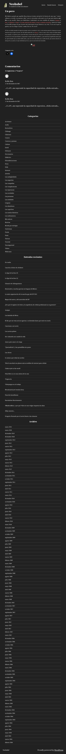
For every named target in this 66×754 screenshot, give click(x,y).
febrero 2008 (9, 596)
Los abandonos (9, 206)
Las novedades (9, 193)
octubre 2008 (9, 570)
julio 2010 (8, 508)
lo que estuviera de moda (28, 22)
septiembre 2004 (10, 720)
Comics (7, 138)
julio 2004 (8, 726)
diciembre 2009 (10, 528)
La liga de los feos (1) (11, 278)
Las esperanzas (9, 190)
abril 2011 (8, 489)
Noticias (7, 222)
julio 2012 (8, 456)
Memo (36, 32)
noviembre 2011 (10, 476)
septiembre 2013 (10, 440)
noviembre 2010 (10, 502)
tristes (17, 22)
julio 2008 (8, 580)
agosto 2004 (8, 723)
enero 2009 (8, 563)
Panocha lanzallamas (11, 395)
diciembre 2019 (10, 433)
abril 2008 (8, 589)
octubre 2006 (9, 645)
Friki (6, 167)
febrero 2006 (9, 664)
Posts (6, 235)
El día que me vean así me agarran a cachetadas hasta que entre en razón (28, 321)
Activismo (8, 121)
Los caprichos (9, 209)
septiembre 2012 (10, 450)
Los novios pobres (10, 331)
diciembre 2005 (10, 671)
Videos (7, 248)
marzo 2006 (8, 661)
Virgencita (8, 379)
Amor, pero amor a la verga (13, 342)
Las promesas (9, 196)
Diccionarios (9, 154)
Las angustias (9, 180)
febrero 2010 (9, 521)
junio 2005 (8, 690)
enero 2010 (8, 524)
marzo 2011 (8, 492)
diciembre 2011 (10, 472)
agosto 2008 (8, 576)
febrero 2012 (9, 466)
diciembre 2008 (10, 567)
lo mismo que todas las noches (14, 358)
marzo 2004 (8, 739)
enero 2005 (8, 707)
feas (6, 22)
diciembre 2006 (10, 638)
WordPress (58, 750)
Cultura (7, 144)
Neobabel (15, 4)
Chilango (8, 131)
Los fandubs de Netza (11, 315)
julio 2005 (8, 687)
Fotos (6, 164)
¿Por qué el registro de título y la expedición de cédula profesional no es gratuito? (30, 305)
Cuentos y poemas (10, 141)
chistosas (11, 22)
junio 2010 (8, 511)
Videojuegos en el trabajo (13, 384)
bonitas (57, 20)
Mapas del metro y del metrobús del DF (17, 299)
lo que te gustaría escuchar (43, 22)
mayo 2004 (8, 733)
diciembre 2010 (10, 498)
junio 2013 (8, 443)
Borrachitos (8, 128)
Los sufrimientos (10, 216)
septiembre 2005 (10, 681)
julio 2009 (8, 544)
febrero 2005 (9, 703)
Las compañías (9, 183)
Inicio (43, 5)
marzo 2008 (8, 593)
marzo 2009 (8, 557)
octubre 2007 (9, 609)
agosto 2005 (8, 684)
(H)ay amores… (10, 411)
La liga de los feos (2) (11, 273)
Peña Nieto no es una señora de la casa (17, 374)
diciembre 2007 (10, 603)
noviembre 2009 (10, 531)
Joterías (7, 174)
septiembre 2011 (10, 482)
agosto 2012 (8, 453)
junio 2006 (8, 655)
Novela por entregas (11, 226)
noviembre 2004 (10, 713)
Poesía (7, 232)
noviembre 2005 (10, 674)
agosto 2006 (8, 648)
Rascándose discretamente (13, 400)
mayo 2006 (8, 658)
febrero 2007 (9, 632)
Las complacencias (11, 187)
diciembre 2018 (10, 437)
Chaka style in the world (12, 368)
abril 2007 (8, 629)
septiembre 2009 (10, 537)
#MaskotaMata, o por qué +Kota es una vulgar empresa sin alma (25, 406)
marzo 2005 (8, 700)
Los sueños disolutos (11, 213)
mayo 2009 (8, 550)
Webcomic (8, 252)
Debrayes (8, 151)
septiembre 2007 (10, 612)
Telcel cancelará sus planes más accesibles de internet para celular (25, 363)
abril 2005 (8, 697)
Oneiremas (8, 229)
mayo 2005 (8, 694)
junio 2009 (8, 547)
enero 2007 (8, 635)
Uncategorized (9, 245)
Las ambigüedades (10, 177)
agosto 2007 (8, 616)
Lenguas (7, 203)
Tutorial (7, 242)
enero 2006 (8, 668)
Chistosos (8, 134)
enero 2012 (8, 469)
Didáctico (8, 157)
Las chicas (8, 352)
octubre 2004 (9, 716)
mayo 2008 (8, 586)
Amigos (7, 310)
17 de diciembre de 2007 (12, 84)
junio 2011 (8, 485)
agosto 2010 (8, 505)
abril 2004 (8, 736)
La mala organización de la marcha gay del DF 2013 (21, 294)
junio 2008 (8, 583)
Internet (7, 170)
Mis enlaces (8, 219)
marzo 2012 (8, 463)
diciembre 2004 (10, 710)
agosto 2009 (8, 541)
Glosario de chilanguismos (13, 283)
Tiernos (7, 239)
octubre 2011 (9, 479)
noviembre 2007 (10, 606)
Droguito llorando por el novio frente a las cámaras (21, 416)
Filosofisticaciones (11, 160)
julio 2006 (8, 651)
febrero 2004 (9, 742)
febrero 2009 (9, 560)
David (7, 147)
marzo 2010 (8, 518)
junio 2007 (8, 622)
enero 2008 (8, 599)
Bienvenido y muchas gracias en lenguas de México (21, 289)
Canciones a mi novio (11, 326)
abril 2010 (8, 515)
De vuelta (8, 262)
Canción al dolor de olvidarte (14, 268)
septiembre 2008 (10, 573)
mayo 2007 (8, 625)
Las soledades (9, 200)
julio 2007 (8, 619)
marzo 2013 (8, 446)
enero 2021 (8, 427)
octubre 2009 (9, 534)
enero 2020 (8, 430)
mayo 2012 (8, 459)
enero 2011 (8, 495)
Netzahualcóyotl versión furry (14, 390)
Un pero (10, 11)
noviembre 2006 (10, 642)
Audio (7, 125)
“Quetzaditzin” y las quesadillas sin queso (18, 347)
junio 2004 (8, 729)
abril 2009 (8, 554)
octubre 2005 (9, 677)
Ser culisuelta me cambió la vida (15, 337)
